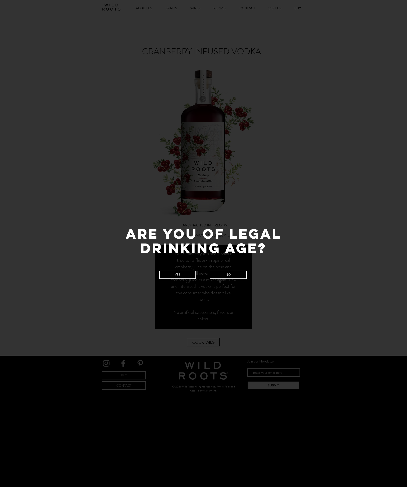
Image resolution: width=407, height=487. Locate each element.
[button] (177, 275)
